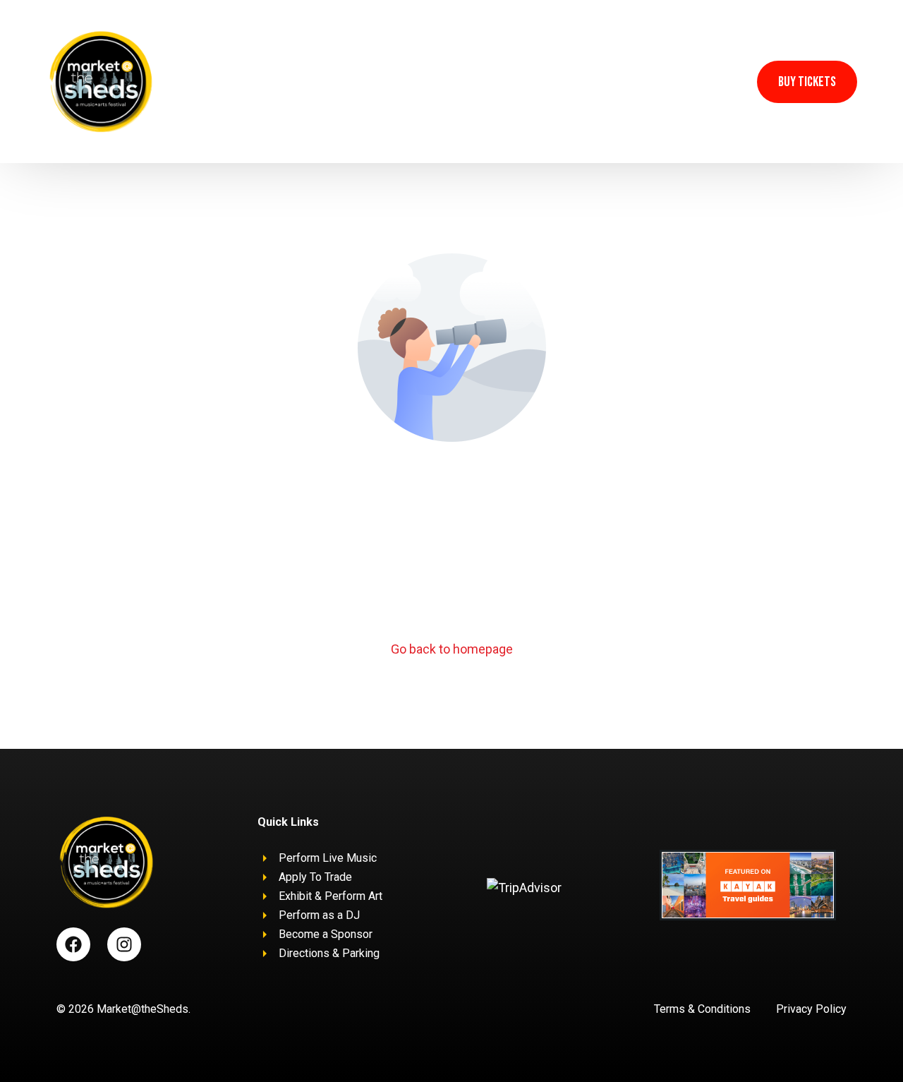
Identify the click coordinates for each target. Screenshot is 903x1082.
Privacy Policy (811, 1009)
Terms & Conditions (702, 1009)
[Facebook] (695, 80)
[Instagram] (724, 80)
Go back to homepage (452, 649)
